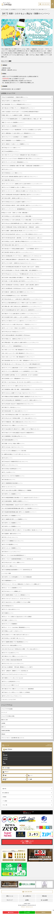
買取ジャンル (9, 896)
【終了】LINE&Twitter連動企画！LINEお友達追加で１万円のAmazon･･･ (16, 335)
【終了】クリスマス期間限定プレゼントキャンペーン (12, 540)
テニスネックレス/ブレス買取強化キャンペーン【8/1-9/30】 (13, 450)
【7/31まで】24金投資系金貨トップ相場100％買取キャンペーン (14, 97)
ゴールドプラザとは (6, 705)
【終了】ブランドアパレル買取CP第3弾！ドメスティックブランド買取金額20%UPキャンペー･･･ (21, 367)
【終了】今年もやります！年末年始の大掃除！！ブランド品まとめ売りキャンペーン (18, 418)
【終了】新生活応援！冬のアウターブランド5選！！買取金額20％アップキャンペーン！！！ (20, 360)
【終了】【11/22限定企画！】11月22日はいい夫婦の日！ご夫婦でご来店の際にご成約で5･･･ (20, 284)
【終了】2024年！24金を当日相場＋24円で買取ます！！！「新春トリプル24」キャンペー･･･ (20, 277)
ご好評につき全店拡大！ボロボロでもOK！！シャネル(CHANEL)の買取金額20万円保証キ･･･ (20, 111)
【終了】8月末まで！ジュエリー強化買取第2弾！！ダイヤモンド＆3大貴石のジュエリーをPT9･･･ (21, 129)
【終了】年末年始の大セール (7, 605)
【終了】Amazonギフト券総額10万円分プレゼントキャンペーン (14, 461)
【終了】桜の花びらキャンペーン (8, 479)
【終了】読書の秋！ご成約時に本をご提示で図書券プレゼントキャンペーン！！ (18, 291)
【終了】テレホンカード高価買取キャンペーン (11, 548)
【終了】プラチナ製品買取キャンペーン (9, 544)
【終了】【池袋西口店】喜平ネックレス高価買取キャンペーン (14, 519)
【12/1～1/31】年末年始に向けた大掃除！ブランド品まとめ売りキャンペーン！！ (18, 414)
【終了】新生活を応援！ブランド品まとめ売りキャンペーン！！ (14, 411)
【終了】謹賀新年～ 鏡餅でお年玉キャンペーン (11, 533)
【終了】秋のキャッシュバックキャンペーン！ (11, 551)
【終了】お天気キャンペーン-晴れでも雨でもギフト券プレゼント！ (15, 634)
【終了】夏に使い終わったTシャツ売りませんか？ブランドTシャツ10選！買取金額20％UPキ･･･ (21, 364)
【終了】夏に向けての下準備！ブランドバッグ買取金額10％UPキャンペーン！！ (18, 107)
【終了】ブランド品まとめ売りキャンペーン (10, 609)
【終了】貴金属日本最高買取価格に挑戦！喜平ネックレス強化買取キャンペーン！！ (18, 511)
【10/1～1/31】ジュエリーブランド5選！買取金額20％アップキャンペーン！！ (17, 353)
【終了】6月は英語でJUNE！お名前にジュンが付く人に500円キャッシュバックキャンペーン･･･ (21, 317)
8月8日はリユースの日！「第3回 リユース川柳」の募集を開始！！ (15, 212)
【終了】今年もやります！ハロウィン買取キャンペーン (12, 562)
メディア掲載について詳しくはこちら (27, 841)
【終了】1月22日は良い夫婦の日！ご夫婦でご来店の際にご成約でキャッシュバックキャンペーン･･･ (22, 205)
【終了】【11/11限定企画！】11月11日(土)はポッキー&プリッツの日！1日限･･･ (17, 288)
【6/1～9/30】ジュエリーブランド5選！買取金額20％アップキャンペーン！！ (17, 349)
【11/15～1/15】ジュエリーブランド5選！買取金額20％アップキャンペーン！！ (18, 356)
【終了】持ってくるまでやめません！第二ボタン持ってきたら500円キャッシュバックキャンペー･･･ (22, 382)
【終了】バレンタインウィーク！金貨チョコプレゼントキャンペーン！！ (16, 385)
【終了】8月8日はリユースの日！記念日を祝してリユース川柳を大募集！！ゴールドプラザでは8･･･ (22, 219)
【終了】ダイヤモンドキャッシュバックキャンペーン (12, 663)
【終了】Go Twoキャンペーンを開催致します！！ (11, 591)
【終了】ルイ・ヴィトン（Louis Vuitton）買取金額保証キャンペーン (15, 627)
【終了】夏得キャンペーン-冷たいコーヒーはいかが (12, 677)
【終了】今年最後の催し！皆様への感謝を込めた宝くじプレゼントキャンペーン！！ (18, 421)
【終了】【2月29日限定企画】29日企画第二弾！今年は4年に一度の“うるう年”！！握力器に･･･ (21, 266)
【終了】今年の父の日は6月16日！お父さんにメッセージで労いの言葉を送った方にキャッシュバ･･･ (22, 234)
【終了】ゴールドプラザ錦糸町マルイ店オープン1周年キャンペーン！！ (16, 187)
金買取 (27, 900)
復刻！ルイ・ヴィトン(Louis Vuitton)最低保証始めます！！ (13, 555)
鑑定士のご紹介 (4, 719)
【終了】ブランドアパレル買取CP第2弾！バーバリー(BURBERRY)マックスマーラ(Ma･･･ (20, 371)
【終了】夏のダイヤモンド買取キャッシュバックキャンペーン (14, 656)
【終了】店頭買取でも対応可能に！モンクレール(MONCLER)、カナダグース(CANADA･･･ (20, 374)
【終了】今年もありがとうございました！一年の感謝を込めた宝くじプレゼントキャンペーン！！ (21, 273)
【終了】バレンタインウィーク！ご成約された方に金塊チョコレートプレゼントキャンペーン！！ (21, 191)
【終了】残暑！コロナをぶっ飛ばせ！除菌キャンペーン (12, 443)
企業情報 (3, 723)
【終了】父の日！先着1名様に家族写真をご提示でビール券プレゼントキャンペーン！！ (19, 176)
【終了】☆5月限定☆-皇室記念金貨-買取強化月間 (11, 659)
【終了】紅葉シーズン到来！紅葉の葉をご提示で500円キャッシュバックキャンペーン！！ (20, 281)
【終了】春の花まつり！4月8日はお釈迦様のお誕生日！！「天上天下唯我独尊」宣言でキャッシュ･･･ (22, 248)
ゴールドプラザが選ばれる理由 (7, 716)
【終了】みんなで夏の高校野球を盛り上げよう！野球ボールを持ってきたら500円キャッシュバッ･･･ (22, 302)
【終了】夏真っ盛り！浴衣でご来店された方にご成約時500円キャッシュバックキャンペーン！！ (21, 306)
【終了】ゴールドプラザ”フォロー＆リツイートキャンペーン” (14, 674)
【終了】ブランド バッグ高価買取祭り (9, 623)
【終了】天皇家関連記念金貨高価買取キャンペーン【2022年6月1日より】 (16, 569)
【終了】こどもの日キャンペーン (8, 472)
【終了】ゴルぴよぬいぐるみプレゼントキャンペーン (12, 447)
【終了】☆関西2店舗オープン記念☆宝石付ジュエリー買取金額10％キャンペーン (18, 133)
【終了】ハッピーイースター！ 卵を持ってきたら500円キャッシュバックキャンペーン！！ (20, 328)
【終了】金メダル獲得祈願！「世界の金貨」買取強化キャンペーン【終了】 (17, 667)
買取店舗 (44, 896)
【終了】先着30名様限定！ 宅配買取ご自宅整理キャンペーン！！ (15, 501)
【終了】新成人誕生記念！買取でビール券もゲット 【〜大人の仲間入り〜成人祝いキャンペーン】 (21, 530)
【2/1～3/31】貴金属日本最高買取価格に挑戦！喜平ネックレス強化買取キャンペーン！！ (20, 508)
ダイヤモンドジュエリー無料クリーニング (10, 685)
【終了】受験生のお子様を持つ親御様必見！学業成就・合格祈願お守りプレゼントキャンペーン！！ (22, 396)
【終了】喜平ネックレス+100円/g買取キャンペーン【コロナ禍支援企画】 (16, 576)
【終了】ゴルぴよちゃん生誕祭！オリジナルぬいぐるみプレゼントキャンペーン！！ (18, 392)
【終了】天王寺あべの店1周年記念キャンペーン (11, 468)
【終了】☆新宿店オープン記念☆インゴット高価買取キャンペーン (15, 144)
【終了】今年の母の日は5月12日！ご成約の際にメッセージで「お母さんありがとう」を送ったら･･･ (22, 237)
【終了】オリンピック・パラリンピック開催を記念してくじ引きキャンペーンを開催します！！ (21, 584)
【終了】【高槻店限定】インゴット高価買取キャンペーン (13, 140)
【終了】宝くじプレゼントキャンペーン (9, 537)
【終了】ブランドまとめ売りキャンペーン (10, 652)
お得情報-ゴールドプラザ (8, 93)
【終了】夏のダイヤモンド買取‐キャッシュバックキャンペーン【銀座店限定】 (17, 688)
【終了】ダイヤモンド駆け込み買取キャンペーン (11, 645)
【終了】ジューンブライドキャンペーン (9, 465)
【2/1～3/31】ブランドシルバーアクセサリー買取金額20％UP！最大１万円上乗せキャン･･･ (20, 154)
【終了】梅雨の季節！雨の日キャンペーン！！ (11, 180)
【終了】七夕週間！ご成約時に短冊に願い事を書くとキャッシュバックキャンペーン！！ (19, 230)
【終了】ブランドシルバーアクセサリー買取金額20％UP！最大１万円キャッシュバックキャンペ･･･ (22, 158)
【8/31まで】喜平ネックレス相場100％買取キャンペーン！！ (14, 100)
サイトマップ (4, 712)
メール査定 (4, 800)
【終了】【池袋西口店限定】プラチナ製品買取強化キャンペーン (14, 641)
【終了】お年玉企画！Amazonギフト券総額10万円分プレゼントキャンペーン (17, 403)
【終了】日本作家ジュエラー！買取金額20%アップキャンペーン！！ (15, 378)
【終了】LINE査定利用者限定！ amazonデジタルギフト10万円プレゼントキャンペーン (19, 504)
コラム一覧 (4, 804)
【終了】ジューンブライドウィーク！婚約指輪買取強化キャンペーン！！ (16, 209)
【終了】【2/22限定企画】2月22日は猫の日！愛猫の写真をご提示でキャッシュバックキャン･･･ (21, 194)
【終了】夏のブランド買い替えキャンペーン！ (11, 407)
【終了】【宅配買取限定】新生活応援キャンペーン (12, 483)
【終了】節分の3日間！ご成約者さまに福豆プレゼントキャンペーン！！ (16, 198)
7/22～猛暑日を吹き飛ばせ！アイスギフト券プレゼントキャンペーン (15, 454)
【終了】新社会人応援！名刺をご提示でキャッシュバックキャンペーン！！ (17, 245)
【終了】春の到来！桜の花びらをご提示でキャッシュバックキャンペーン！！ (17, 252)
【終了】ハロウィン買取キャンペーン (9, 566)
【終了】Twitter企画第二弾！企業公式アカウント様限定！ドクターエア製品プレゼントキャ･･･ (21, 429)
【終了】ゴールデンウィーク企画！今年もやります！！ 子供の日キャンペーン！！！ (19, 324)
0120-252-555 (45, 4)
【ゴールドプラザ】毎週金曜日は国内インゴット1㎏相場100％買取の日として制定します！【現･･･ (22, 118)
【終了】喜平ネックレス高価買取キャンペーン (11, 493)
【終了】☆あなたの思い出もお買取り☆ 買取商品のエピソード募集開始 (16, 490)
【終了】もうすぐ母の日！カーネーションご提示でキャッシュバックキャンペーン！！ (19, 320)
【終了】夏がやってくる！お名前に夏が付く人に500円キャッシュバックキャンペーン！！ (20, 313)
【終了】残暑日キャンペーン (7, 613)
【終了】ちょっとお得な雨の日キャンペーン (10, 681)
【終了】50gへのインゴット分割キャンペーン (11, 147)
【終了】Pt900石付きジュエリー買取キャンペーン (11, 172)
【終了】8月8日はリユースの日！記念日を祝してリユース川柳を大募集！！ (17, 216)
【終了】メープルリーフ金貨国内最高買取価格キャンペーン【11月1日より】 (17, 558)
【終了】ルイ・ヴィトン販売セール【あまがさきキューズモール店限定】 (16, 616)
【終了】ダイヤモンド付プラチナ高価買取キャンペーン (12, 475)
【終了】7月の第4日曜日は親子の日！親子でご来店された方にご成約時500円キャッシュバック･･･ (21, 310)
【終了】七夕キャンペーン (7, 169)
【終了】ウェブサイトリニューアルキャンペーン (11, 695)
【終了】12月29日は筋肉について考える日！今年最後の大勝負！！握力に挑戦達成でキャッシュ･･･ (22, 270)
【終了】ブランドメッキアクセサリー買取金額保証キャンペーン (14, 162)
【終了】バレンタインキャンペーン (8, 486)
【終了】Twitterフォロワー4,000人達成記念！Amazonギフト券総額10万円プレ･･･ (18, 432)
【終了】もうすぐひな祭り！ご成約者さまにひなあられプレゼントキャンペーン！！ (18, 263)
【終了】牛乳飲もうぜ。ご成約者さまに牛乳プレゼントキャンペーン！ (16, 338)
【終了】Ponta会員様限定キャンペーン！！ (10, 151)
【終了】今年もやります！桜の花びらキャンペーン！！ (12, 331)
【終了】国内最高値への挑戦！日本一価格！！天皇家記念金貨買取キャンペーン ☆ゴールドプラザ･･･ (22, 389)
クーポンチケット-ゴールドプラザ (8, 699)
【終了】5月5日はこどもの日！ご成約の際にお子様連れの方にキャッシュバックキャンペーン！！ (21, 241)
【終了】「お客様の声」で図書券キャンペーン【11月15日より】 (14, 670)
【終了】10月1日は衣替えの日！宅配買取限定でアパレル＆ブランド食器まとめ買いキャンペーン (21, 400)
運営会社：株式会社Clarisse (27, 906)
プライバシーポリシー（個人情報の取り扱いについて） (12, 737)
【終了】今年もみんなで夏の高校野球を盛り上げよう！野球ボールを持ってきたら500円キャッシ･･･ (22, 223)
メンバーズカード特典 (6, 573)
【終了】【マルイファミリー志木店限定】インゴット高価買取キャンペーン (17, 136)
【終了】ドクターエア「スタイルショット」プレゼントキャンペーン (15, 598)
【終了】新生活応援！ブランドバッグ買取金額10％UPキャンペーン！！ (16, 104)
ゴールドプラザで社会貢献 (7, 708)
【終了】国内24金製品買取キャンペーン (9, 439)
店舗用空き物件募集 (5, 730)
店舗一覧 (4, 788)
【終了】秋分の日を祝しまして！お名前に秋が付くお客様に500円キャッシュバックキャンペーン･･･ (22, 299)
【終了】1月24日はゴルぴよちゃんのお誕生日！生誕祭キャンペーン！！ (16, 201)
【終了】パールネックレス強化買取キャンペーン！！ (12, 126)
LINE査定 (4, 796)
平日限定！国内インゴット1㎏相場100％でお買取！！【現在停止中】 (15, 115)
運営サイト (3, 726)
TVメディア (10, 900)
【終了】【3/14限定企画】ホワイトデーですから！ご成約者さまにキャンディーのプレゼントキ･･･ (21, 255)
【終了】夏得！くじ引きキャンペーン (9, 620)
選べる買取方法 (5, 792)
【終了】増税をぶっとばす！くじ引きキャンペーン (12, 631)
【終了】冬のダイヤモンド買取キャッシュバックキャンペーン (14, 425)
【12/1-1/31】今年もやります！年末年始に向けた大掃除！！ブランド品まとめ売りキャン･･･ (20, 649)
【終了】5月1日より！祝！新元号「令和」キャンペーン (13, 638)
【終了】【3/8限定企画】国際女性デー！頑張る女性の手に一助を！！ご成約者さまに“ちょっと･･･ (21, 259)
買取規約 (3, 734)
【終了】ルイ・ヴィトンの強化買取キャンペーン (11, 587)
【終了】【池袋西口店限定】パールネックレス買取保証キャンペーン (15, 594)
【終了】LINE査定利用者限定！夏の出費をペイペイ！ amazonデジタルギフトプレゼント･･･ (20, 497)
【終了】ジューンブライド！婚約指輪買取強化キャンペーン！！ (14, 346)
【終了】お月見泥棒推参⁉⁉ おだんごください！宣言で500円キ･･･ (15, 295)
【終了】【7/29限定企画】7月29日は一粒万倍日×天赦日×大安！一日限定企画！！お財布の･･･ (20, 227)
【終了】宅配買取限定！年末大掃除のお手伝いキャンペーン (13, 436)
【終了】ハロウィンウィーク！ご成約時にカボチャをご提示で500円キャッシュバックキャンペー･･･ (22, 183)
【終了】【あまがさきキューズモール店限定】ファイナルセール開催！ (16, 602)
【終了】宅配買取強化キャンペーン (8, 580)
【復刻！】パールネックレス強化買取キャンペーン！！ (12, 122)
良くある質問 (44, 900)
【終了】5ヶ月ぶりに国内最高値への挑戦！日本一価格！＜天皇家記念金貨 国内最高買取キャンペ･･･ (22, 165)
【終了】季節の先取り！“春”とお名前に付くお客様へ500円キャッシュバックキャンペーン (20, 342)
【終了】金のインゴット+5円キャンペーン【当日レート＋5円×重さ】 (15, 692)
